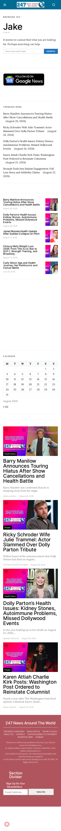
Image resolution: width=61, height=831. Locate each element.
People (7, 527)
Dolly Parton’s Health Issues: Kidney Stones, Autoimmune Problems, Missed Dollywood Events (28, 145)
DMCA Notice (33, 731)
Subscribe (41, 792)
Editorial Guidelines (14, 731)
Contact (20, 734)
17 (7, 384)
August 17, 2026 (10, 237)
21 (38, 384)
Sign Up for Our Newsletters (15, 785)
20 (30, 384)
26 (22, 389)
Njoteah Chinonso (11, 638)
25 (14, 389)
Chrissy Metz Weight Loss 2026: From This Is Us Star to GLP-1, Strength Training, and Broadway (20, 250)
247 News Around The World (15, 565)
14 (38, 379)
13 (30, 379)
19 (22, 384)
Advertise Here (25, 737)
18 (15, 384)
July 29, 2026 (9, 271)
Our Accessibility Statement (42, 734)
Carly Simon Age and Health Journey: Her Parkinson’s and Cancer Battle (20, 265)
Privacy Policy (49, 731)
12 (22, 379)
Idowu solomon (9, 496)
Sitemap (39, 737)
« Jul (5, 406)
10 (7, 379)
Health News (10, 454)
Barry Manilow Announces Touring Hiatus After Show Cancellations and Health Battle (21, 202)
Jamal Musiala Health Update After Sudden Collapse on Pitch (21, 232)
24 (7, 389)
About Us (8, 734)
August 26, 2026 (10, 208)
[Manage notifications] (6, 824)
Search (51, 51)
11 (15, 379)
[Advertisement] (30, 314)
